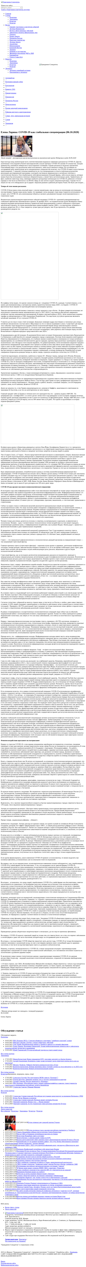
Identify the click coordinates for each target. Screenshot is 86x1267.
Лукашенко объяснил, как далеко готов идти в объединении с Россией (42, 1177)
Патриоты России (16, 38)
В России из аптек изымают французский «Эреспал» (36, 1174)
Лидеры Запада (15, 42)
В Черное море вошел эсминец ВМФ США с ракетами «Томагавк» (41, 1168)
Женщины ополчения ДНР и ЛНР (22, 53)
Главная (8, 14)
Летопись (8, 68)
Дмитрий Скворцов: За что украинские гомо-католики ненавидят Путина (39, 1104)
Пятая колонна (15, 46)
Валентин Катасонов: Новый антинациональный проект (33, 1068)
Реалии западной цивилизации (16, 108)
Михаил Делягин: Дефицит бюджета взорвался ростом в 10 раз (35, 1065)
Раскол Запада (15, 36)
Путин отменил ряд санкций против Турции (44, 1122)
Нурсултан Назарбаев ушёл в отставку (30, 1136)
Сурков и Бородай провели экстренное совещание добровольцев (40, 1175)
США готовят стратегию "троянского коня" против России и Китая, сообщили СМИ (47, 1164)
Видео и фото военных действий (21, 31)
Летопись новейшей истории (20, 70)
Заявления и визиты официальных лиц (23, 32)
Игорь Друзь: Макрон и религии (24, 1098)
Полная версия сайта (8, 1263)
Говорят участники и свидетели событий (24, 27)
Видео (7, 25)
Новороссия (9, 97)
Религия (12, 23)
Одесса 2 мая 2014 (16, 57)
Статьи (7, 15)
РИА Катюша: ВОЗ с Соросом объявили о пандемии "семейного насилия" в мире (42, 1041)
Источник (4, 1007)
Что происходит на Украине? (15, 1241)
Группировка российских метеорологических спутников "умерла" (40, 1166)
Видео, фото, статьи (12, 1207)
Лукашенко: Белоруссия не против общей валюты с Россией (38, 1157)
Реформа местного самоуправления (18, 112)
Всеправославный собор (14, 82)
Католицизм (9, 85)
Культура (13, 21)
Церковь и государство (18, 51)
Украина (13, 49)
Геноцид (13, 34)
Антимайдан (9, 78)
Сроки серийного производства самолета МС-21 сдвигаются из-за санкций (44, 1170)
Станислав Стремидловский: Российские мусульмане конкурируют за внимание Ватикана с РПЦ (48, 1096)
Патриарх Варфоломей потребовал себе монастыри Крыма (38, 1149)
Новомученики (10, 93)
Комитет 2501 (10, 89)
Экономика (14, 19)
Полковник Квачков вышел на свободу (31, 1172)
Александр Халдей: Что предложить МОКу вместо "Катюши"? (35, 1078)
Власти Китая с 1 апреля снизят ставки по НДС (34, 1138)
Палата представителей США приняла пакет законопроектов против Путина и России (48, 1140)
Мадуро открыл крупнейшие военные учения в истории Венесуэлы (41, 1196)
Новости (8, 59)
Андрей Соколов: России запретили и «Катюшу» (30, 1081)
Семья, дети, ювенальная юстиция (17, 116)
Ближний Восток (16, 48)
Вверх (3, 1261)
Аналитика (14, 44)
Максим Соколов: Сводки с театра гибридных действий (33, 1042)
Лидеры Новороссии (17, 29)
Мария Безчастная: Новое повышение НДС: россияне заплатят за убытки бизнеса (42, 1059)
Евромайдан (14, 55)
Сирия (7, 119)
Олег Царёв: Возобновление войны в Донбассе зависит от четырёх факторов (40, 1044)
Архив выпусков (11, 1239)
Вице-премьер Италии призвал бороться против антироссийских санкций (43, 1198)
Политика (13, 17)
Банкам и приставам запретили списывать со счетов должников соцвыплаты (44, 1185)
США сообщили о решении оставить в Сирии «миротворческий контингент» (44, 1162)
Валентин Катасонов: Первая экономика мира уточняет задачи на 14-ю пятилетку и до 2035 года (47, 1067)
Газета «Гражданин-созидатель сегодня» (15, 10)
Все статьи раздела (7, 1054)
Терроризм (9, 123)
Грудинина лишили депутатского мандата (32, 1160)
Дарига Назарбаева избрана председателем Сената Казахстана (39, 1132)
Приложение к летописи (18, 72)
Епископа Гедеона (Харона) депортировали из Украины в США (40, 1183)
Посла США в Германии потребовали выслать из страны (37, 1134)
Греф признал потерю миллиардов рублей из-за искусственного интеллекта (44, 1158)
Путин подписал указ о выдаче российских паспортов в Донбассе (51, 1130)
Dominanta (73, 1252)
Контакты (22, 1239)
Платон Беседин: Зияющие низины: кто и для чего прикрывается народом (39, 1079)
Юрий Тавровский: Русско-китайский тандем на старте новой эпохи (37, 1050)
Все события (5, 1111)
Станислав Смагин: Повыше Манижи (26, 1087)
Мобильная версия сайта (9, 1265)
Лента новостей (6, 1109)
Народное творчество (17, 40)
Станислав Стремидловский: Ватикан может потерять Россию (35, 1100)
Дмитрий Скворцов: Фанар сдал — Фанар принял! (31, 1102)
